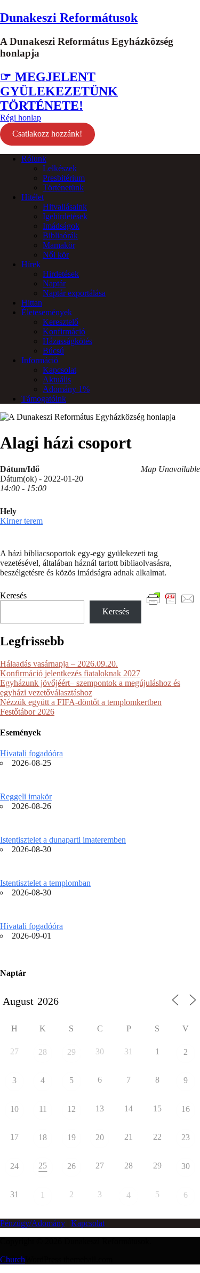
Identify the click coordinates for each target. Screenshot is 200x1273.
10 (14, 1109)
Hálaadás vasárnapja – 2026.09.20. (59, 663)
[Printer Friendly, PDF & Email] (170, 598)
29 (71, 1051)
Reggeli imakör (26, 796)
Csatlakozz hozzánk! (47, 133)
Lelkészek (60, 168)
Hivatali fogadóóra (31, 753)
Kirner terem (21, 520)
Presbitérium (64, 177)
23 (185, 1137)
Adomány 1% (66, 389)
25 (42, 1165)
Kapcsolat (59, 369)
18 (42, 1137)
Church (12, 1259)
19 (71, 1137)
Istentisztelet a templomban (45, 882)
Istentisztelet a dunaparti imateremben (63, 839)
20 (99, 1137)
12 (71, 1109)
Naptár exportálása (74, 293)
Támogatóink (43, 398)
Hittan (31, 302)
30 (185, 1166)
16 (185, 1109)
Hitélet (32, 197)
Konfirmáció (64, 331)
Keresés (13, 595)
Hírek (31, 264)
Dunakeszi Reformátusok (69, 18)
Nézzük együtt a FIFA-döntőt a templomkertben (81, 702)
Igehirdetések (65, 216)
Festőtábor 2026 (27, 711)
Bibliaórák (60, 235)
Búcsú (53, 350)
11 (43, 1109)
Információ (39, 360)
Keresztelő (60, 321)
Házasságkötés (67, 341)
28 (42, 1051)
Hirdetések (61, 273)
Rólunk (33, 158)
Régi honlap (20, 117)
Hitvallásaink (65, 206)
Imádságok (61, 225)
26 (71, 1166)
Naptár (54, 283)
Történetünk (63, 187)
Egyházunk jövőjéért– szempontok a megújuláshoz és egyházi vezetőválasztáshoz (90, 687)
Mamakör (59, 245)
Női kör (56, 254)
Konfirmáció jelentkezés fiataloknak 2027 (70, 673)
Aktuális (57, 379)
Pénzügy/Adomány (32, 1223)
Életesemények (46, 312)
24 (14, 1166)
